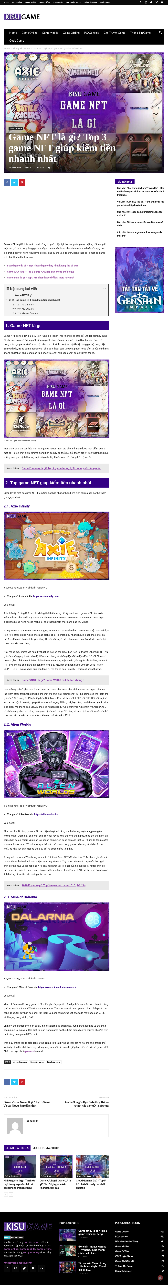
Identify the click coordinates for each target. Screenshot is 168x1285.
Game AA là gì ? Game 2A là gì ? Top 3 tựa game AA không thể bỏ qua (55, 1184)
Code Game (105, 2)
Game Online (17, 2)
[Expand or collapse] (105, 288)
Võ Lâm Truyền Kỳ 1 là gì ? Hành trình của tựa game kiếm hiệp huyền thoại (140, 203)
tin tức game (31, 1242)
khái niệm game (37, 1062)
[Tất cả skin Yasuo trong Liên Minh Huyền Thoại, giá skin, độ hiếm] (67, 1267)
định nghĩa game (20, 1062)
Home (6, 2)
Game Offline (45, 2)
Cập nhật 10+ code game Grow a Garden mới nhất (140, 224)
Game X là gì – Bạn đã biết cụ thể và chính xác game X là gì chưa (87, 1103)
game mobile (27, 1248)
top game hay (31, 1252)
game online (11, 1248)
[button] (160, 33)
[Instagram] (145, 2)
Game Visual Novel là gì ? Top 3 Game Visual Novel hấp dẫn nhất (27, 1103)
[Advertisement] (104, 17)
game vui (29, 1051)
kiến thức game (53, 1062)
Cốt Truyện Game (73, 2)
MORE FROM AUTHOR (45, 1147)
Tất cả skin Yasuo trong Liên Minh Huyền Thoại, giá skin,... (92, 1266)
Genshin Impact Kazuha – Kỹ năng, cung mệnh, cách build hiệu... (92, 1250)
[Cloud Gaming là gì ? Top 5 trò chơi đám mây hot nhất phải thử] (92, 1166)
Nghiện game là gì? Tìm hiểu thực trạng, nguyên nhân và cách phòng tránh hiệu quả (19, 1184)
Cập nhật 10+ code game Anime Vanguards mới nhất (139, 234)
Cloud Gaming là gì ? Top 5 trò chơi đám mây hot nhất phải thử (91, 1184)
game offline (44, 1248)
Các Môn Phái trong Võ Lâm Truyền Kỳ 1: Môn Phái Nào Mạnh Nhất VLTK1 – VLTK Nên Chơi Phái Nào (140, 191)
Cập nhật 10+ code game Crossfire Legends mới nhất (139, 214)
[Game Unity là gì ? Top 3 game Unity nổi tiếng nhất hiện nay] (67, 1235)
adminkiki (16, 167)
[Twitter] (151, 2)
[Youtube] (161, 2)
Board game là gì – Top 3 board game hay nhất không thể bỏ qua (42, 265)
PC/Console (58, 2)
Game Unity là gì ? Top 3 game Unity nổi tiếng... (92, 1232)
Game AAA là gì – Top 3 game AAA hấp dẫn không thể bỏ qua (40, 271)
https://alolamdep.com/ (18, 1262)
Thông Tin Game (90, 2)
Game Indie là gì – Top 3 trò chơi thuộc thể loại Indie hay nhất (40, 277)
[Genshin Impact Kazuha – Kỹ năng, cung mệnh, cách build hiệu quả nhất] (67, 1250)
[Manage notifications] (160, 1277)
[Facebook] (140, 2)
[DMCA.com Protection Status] (13, 1238)
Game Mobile (30, 2)
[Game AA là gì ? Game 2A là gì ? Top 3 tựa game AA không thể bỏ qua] (56, 1166)
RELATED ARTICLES (17, 1147)
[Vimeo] (156, 2)
